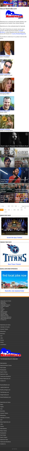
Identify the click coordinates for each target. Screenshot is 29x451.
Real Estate (3, 367)
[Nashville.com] (14, 3)
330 (14, 210)
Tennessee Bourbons (6, 317)
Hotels (2, 342)
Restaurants (4, 313)
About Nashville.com (6, 318)
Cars (1, 409)
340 (18, 210)
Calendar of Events (5, 305)
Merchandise (3, 363)
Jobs (2, 310)
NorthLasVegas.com (5, 389)
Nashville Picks (5, 315)
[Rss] (12, 449)
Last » (5, 212)
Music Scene (4, 311)
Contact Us (3, 319)
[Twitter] (15, 449)
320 (16, 206)
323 (25, 208)
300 (9, 206)
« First (2, 206)
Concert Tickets (5, 306)
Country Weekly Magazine (19, 33)
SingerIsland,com (4, 394)
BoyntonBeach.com (5, 385)
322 (21, 208)
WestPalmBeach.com (5, 397)
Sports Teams (4, 314)
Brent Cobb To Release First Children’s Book (14, 146)
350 (22, 210)
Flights (2, 406)
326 (9, 210)
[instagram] (16, 449)
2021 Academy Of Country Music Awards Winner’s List (21, 154)
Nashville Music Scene (6, 365)
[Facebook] (13, 449)
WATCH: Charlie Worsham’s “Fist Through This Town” (7, 164)
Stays (1, 404)
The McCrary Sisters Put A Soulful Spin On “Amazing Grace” (21, 199)
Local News (3, 344)
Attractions (3, 303)
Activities (3, 302)
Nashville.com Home (6, 301)
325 (5, 210)
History (3, 309)
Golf (2, 307)
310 (12, 206)
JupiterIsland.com (4, 387)
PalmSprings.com (4, 392)
